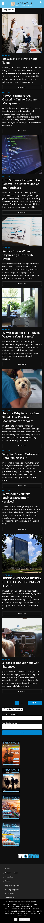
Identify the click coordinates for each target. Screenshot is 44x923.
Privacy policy (24, 919)
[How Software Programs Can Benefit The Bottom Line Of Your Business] (22, 154)
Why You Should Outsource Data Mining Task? (20, 455)
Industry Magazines (12, 890)
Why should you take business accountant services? (16, 497)
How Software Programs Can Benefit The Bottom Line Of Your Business (21, 183)
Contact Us (9, 877)
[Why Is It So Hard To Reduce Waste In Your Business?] (22, 307)
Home (7, 869)
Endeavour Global (11, 873)
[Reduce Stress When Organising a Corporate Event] (22, 231)
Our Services (10, 894)
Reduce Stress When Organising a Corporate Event (18, 254)
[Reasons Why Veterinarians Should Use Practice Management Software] (22, 388)
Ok (16, 919)
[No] (41, 911)
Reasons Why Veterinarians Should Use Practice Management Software (20, 417)
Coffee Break (7, 55)
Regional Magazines (12, 885)
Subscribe (8, 881)
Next (34, 703)
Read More (22, 87)
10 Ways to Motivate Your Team (19, 60)
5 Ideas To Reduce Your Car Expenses (20, 664)
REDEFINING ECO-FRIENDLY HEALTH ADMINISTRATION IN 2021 (21, 582)
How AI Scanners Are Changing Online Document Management (21, 99)
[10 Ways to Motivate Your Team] (22, 33)
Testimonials (10, 898)
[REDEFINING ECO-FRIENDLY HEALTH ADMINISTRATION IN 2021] (22, 553)
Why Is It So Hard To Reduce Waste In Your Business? (21, 334)
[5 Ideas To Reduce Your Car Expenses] (22, 637)
